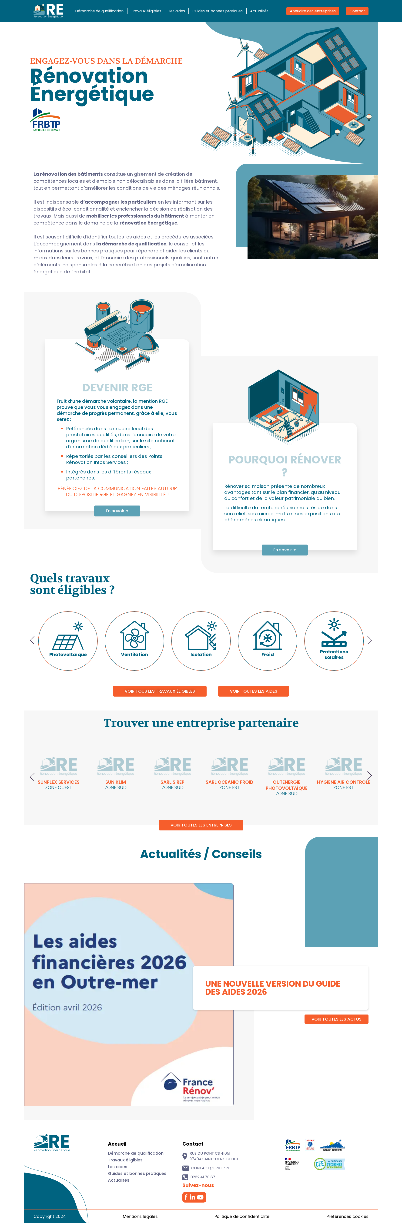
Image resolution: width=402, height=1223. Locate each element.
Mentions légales (140, 1216)
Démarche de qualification (99, 11)
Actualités (259, 11)
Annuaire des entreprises (313, 11)
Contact (357, 11)
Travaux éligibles (146, 11)
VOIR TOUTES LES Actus (337, 1019)
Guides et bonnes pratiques (217, 11)
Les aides (177, 11)
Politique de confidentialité (241, 1216)
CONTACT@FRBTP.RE (210, 1168)
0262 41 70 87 (203, 1177)
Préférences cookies (347, 1216)
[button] (32, 641)
